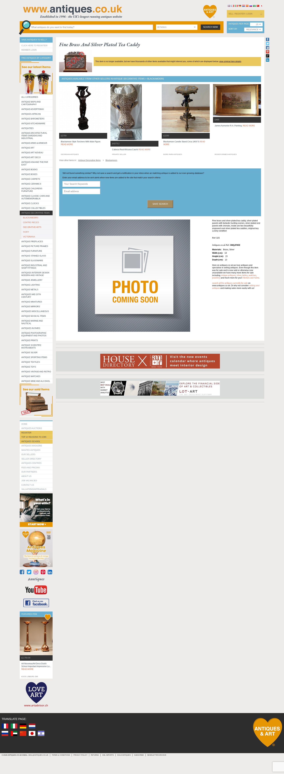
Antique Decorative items (35, 213)
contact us (27, 485)
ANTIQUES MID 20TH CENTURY (31, 295)
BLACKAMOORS (30, 218)
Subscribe (139, 755)
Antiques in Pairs (30, 328)
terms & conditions (61, 755)
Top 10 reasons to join (33, 437)
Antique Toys (28, 367)
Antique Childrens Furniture (31, 189)
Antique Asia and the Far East (34, 163)
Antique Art (27, 148)
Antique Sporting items (34, 357)
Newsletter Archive (156, 755)
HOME (24, 424)
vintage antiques (228, 275)
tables (245, 275)
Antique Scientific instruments (31, 346)
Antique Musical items (33, 316)
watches (252, 275)
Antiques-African (31, 114)
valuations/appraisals (33, 489)
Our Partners (29, 472)
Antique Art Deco (31, 157)
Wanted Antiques (30, 450)
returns (95, 755)
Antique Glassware (32, 260)
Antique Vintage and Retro (36, 371)
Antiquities (27, 128)
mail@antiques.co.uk (38, 755)
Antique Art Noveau (32, 152)
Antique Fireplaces (32, 241)
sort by (232, 29)
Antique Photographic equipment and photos (34, 334)
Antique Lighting (30, 285)
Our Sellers (28, 454)
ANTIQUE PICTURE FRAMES (34, 246)
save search (160, 204)
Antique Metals (29, 290)
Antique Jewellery (31, 280)
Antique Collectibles (33, 208)
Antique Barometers (32, 119)
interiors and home (250, 278)
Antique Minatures (31, 302)
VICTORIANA (29, 237)
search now (210, 27)
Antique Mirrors (30, 306)
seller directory (31, 459)
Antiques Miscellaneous (35, 311)
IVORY (26, 232)
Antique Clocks (30, 203)
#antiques (36, 579)
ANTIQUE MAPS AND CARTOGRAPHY (31, 103)
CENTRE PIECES (31, 222)
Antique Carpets (30, 179)
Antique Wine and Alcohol (35, 381)
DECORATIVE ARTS (32, 227)
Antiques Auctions (31, 428)
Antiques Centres (31, 463)
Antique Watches (30, 376)
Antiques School (30, 441)
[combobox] (176, 27)
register (26, 433)
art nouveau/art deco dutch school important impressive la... (36, 666)
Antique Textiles (30, 362)
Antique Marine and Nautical (32, 322)
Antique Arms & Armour (34, 143)
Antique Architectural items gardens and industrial (34, 135)
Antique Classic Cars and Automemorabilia (35, 197)
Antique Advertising (32, 109)
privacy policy (80, 755)
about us (26, 476)
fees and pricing (30, 467)
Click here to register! (34, 45)
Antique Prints (29, 340)
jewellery (216, 278)
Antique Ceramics (31, 184)
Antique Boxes (29, 174)
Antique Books (29, 169)
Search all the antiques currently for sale (230, 283)
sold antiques (124, 755)
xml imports (108, 755)
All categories (29, 97)
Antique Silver (29, 352)
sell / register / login (240, 14)
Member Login (29, 50)
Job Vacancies (29, 480)
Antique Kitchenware (33, 123)
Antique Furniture (31, 251)
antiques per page (238, 24)
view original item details (230, 61)
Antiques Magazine (31, 446)
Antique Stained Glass (33, 256)
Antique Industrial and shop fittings (34, 266)
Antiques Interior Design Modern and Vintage (35, 274)
